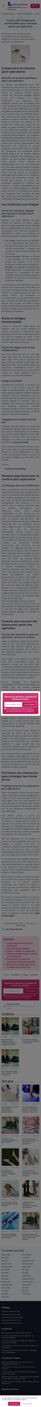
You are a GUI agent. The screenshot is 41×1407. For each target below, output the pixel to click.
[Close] (36, 695)
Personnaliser (27, 1404)
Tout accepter (14, 1404)
